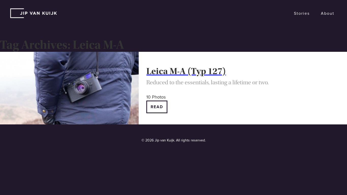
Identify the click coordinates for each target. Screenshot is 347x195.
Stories (302, 13)
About (327, 13)
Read (157, 106)
